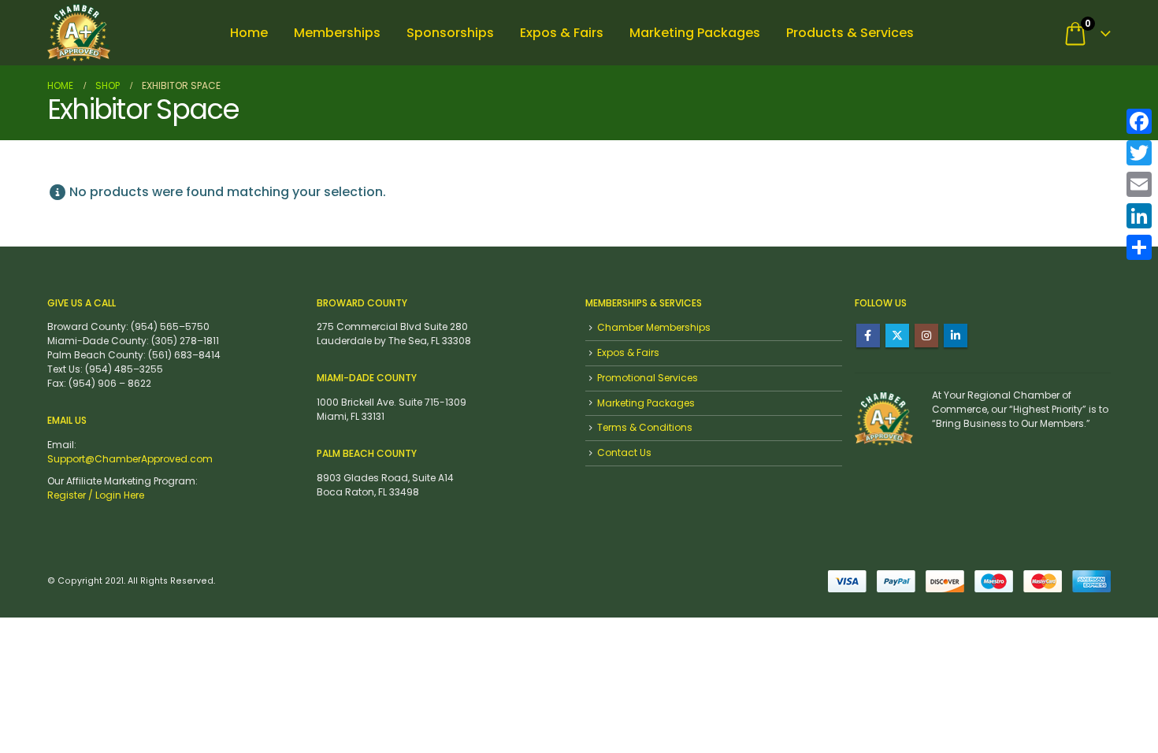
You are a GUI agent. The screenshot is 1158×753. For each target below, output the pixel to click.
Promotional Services (647, 377)
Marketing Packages (694, 33)
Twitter (897, 335)
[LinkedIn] (1139, 216)
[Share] (1139, 247)
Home (249, 33)
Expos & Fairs (561, 33)
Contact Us (624, 452)
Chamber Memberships (654, 327)
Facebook (868, 335)
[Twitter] (1139, 153)
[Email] (1139, 184)
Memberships (337, 33)
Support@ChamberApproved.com (130, 459)
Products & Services (850, 33)
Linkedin (955, 335)
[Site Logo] (78, 32)
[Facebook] (1139, 121)
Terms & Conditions (644, 427)
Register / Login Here (95, 495)
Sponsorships (450, 33)
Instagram (926, 335)
